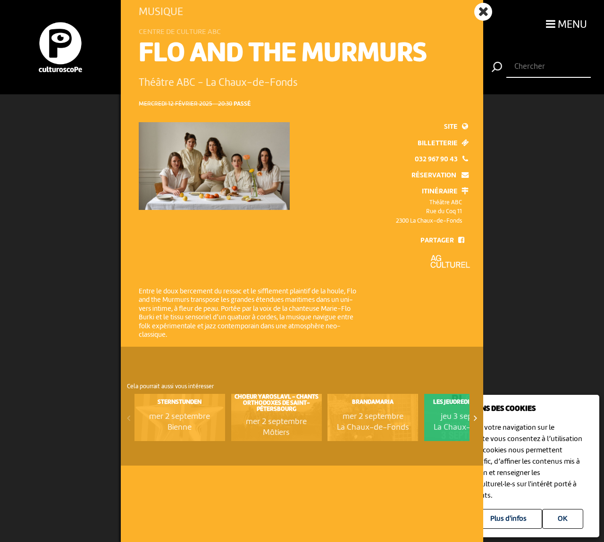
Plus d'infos (508, 519)
